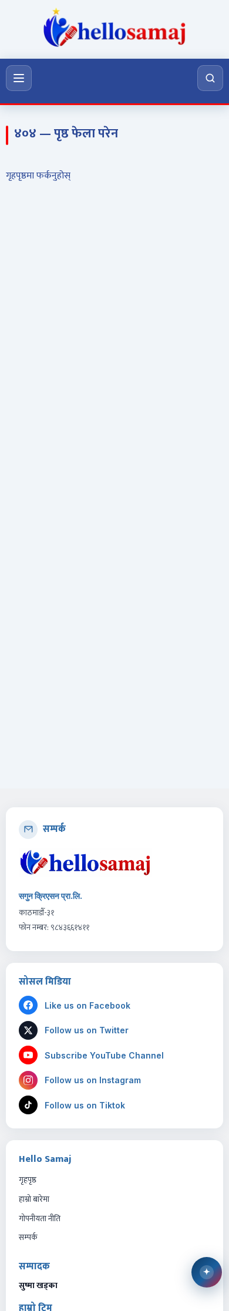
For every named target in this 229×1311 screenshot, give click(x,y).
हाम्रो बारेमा (34, 1199)
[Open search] (210, 78)
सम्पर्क (28, 1237)
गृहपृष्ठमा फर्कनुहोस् (38, 176)
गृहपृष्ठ (27, 1180)
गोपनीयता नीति (39, 1218)
